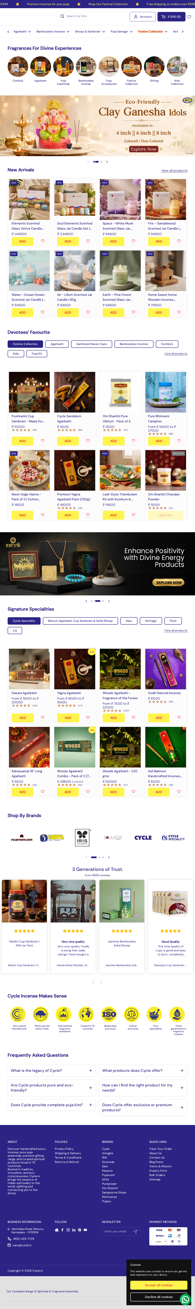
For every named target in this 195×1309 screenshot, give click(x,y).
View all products (174, 170)
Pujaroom (108, 1175)
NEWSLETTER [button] (111, 1222)
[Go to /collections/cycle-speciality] (173, 838)
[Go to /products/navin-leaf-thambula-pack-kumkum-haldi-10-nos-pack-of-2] (120, 470)
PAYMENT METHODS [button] (163, 1222)
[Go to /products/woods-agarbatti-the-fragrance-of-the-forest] (120, 669)
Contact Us (157, 1157)
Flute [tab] (173, 621)
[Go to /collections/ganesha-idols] (97, 125)
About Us (155, 1153)
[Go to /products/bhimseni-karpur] (165, 392)
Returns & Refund (67, 1162)
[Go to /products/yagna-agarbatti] (74, 669)
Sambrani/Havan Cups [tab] (91, 344)
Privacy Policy (64, 1149)
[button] (171, 16)
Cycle (105, 1149)
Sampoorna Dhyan (114, 1192)
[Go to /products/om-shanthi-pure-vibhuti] (120, 392)
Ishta (105, 1179)
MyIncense (109, 1197)
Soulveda (108, 1162)
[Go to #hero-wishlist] (189, 17)
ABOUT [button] (12, 1142)
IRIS (104, 1157)
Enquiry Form (158, 1171)
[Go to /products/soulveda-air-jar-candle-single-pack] (74, 270)
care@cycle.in (22, 1245)
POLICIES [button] (61, 1142)
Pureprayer (109, 1184)
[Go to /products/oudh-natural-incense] (165, 669)
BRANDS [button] (107, 1142)
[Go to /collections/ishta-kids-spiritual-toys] (52, 838)
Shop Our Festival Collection (108, 4)
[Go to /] (20, 16)
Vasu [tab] (129, 621)
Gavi (105, 1166)
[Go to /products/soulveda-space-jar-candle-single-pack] (120, 199)
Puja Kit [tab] (37, 354)
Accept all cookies (159, 1285)
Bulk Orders (157, 1175)
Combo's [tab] (167, 344)
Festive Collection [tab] (25, 344)
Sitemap (154, 1179)
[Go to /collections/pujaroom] (22, 838)
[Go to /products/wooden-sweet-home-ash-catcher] (165, 270)
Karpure (107, 1171)
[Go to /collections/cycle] (143, 838)
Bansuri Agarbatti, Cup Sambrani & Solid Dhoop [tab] (80, 621)
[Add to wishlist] (42, 241)
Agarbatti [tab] (57, 344)
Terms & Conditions (68, 1157)
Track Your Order (160, 1149)
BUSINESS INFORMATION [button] (24, 1222)
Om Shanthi (110, 1188)
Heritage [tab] (151, 621)
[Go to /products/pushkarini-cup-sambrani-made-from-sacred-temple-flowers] (29, 392)
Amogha (107, 1153)
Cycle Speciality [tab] (24, 621)
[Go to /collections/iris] (82, 838)
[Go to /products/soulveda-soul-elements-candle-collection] (74, 199)
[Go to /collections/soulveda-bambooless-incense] (113, 838)
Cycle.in (37, 1271)
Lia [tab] (15, 630)
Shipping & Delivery (68, 1153)
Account (146, 17)
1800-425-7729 (23, 1239)
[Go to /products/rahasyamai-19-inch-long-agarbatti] (29, 747)
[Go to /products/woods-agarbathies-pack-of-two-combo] (74, 747)
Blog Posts (156, 1162)
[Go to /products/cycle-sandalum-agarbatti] (74, 392)
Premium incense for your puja (48, 4)
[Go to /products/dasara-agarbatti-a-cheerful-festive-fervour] (29, 669)
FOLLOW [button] (61, 1222)
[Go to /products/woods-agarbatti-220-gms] (120, 747)
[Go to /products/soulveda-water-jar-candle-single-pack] (29, 270)
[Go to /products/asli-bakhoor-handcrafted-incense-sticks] (165, 747)
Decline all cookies (159, 1297)
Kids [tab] (16, 354)
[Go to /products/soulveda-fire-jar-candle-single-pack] (165, 199)
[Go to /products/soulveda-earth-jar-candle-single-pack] (120, 270)
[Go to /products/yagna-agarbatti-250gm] (74, 470)
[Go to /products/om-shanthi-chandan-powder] (165, 470)
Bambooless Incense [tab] (134, 344)
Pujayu (106, 1201)
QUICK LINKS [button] (158, 1142)
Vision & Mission (160, 1166)
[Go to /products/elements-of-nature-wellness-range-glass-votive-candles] (29, 199)
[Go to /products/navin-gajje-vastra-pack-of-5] (29, 470)
